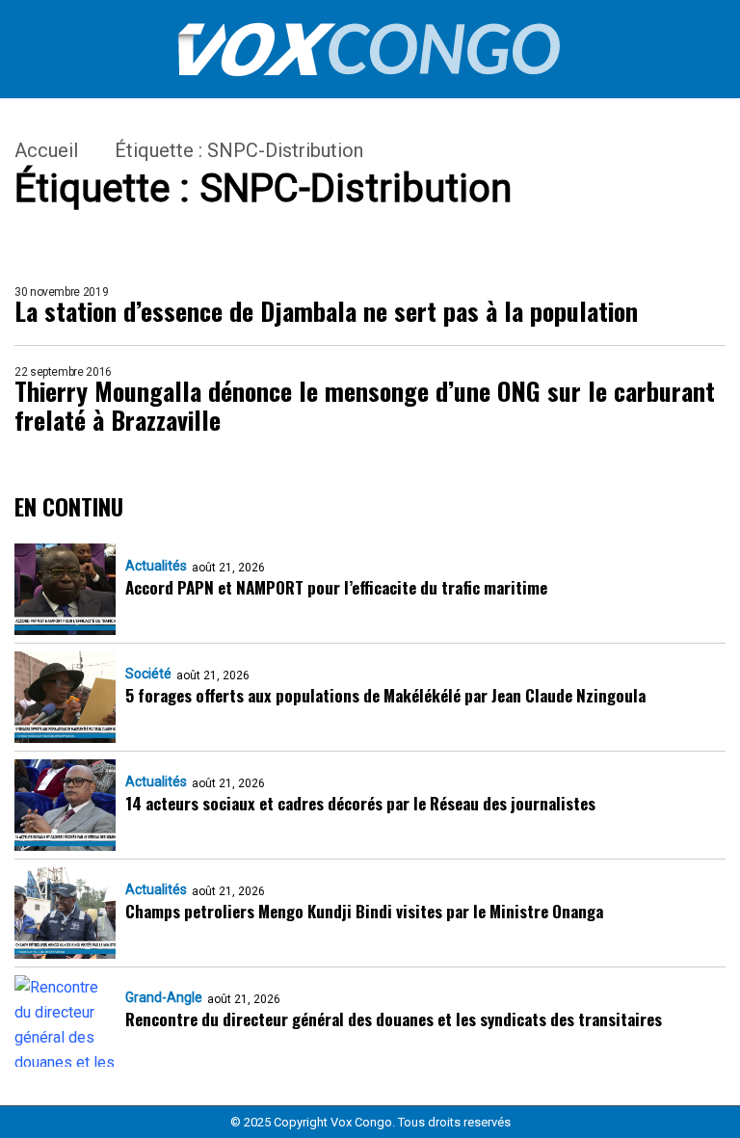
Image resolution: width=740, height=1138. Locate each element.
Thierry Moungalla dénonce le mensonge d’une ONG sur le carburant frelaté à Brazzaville (364, 406)
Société (148, 673)
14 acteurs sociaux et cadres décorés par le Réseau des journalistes (360, 803)
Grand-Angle (163, 997)
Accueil (46, 150)
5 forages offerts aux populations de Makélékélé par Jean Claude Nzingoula (385, 695)
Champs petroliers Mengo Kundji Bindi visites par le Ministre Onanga (364, 911)
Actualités (156, 565)
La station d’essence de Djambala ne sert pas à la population (326, 311)
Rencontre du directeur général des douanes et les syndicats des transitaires (393, 1019)
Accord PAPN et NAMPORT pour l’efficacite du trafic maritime (336, 587)
